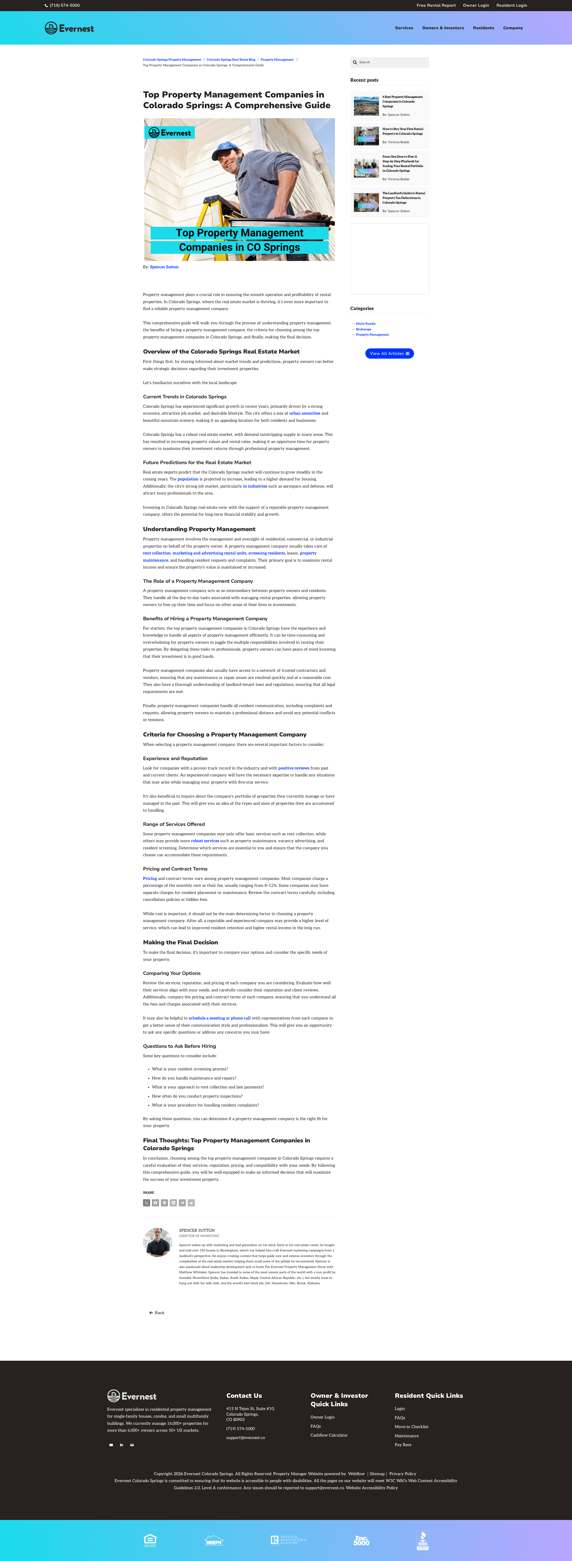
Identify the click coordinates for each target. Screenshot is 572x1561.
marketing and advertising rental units (209, 553)
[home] (69, 28)
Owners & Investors (443, 28)
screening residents (266, 553)
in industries (255, 486)
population (188, 479)
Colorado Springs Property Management (172, 60)
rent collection (157, 553)
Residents (483, 28)
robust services (205, 841)
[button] (404, 28)
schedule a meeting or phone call (220, 1018)
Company (513, 28)
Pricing (150, 878)
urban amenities (304, 413)
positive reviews (293, 768)
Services (404, 28)
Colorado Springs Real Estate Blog (231, 60)
